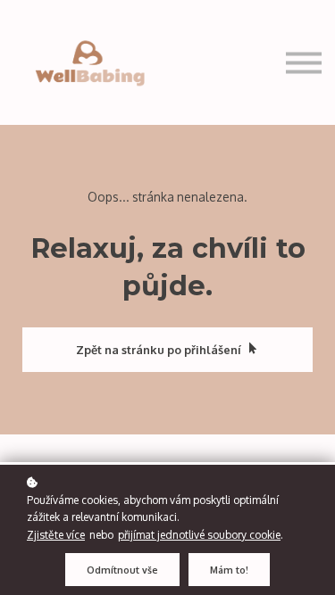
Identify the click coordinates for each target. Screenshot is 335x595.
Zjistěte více (56, 534)
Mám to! (229, 569)
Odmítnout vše (122, 569)
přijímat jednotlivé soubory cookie (199, 534)
